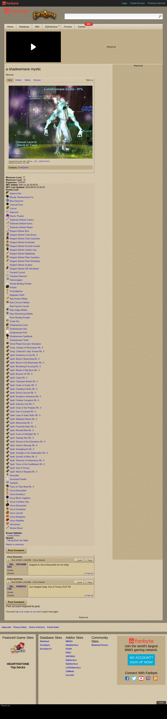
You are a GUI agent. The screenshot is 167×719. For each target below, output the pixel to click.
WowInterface (72, 645)
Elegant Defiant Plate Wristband (24, 261)
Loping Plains (13, 535)
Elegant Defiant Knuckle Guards (24, 246)
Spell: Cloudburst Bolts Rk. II (23, 389)
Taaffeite (13, 483)
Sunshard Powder (17, 479)
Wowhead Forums (99, 645)
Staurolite (14, 475)
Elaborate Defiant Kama (20, 223)
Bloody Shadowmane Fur (21, 197)
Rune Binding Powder (19, 317)
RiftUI (68, 652)
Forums (68, 26)
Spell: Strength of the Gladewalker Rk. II (28, 453)
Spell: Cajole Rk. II (18, 378)
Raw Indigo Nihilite (18, 310)
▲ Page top (88, 573)
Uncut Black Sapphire (19, 498)
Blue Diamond (16, 201)
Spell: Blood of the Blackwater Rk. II (26, 362)
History (18, 80)
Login (124, 3)
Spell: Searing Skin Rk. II (21, 438)
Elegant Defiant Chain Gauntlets (24, 238)
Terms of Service (37, 627)
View (10, 80)
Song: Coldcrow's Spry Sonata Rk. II (26, 351)
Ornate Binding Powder (20, 283)
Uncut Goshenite (17, 509)
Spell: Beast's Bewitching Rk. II (24, 359)
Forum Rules (53, 627)
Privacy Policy (20, 627)
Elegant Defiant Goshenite (22, 242)
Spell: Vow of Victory (19, 468)
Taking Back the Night (17, 540)
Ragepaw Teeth (16, 295)
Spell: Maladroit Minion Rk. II (23, 419)
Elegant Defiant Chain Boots (23, 235)
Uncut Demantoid (17, 505)
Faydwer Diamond (18, 276)
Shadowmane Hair (18, 329)
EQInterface (51, 26)
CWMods (70, 671)
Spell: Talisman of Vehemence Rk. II (26, 460)
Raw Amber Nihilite (18, 299)
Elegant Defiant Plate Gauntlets (24, 257)
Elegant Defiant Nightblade (22, 253)
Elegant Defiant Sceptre (20, 265)
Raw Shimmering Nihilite (21, 314)
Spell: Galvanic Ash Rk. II (21, 404)
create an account (32, 611)
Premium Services (156, 3)
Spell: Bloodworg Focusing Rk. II (25, 366)
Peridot (12, 287)
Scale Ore (14, 321)
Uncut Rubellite (16, 520)
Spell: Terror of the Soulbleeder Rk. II (27, 464)
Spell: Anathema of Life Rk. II (23, 355)
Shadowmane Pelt (18, 332)
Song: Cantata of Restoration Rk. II (26, 347)
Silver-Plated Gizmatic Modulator (25, 344)
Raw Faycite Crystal (19, 306)
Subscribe (6, 627)
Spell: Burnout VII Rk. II (20, 374)
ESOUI (69, 649)
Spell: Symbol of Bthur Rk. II (23, 456)
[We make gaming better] (10, 3)
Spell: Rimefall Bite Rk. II (21, 430)
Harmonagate (15, 280)
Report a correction (15, 544)
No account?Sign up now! (141, 660)
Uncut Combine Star (19, 502)
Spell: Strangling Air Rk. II (21, 449)
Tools (88, 80)
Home (10, 26)
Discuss (37, 80)
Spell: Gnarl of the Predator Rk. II (25, 408)
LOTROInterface (73, 668)
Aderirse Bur (15, 193)
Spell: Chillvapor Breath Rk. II (23, 381)
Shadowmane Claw (18, 325)
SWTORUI (70, 656)
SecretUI (70, 675)
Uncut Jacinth (16, 513)
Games (83, 26)
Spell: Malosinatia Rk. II (20, 423)
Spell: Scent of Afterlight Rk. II (24, 434)
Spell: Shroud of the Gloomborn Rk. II (27, 441)
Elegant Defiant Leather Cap (22, 250)
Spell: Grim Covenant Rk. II (22, 411)
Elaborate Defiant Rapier (21, 227)
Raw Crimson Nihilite (19, 302)
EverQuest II (45, 649)
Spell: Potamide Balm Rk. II (22, 426)
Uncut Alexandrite (17, 490)
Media (27, 80)
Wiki (37, 26)
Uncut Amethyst (17, 494)
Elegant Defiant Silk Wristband (24, 268)
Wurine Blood (15, 528)
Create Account (137, 3)
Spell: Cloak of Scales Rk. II (23, 385)
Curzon (12, 208)
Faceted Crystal (17, 272)
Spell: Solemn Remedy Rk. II (23, 445)
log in (18, 611)
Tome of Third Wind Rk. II (21, 487)
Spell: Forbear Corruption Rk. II (24, 400)
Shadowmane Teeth (18, 340)
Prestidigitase (16, 291)
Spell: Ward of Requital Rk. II (23, 472)
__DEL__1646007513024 (41, 161)
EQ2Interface (72, 664)
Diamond (13, 212)
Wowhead (44, 641)
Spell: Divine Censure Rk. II (22, 393)
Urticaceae (14, 524)
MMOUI (69, 641)
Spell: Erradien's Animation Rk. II (25, 396)
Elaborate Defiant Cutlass (21, 220)
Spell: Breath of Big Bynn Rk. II (24, 370)
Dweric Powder (16, 216)
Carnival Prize (16, 205)
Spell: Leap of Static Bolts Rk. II (24, 415)
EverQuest (23, 167)
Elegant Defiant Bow (19, 231)
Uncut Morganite (17, 517)
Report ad (111, 47)
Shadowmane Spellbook (20, 336)
